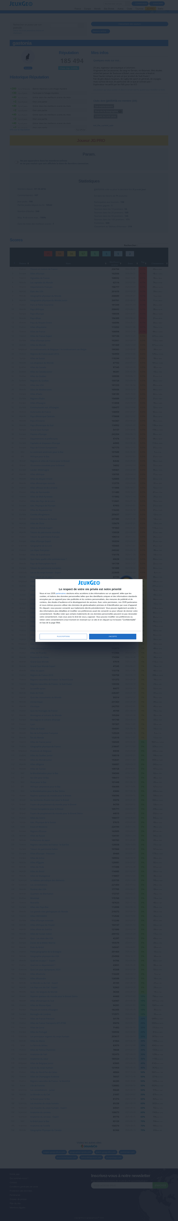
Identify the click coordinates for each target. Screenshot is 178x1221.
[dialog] (89, 610)
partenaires (61, 593)
